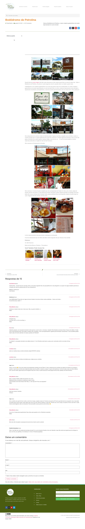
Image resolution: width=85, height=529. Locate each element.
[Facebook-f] (6, 507)
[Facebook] (70, 28)
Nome (7, 459)
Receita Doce (35, 6)
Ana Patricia (12, 283)
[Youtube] (76, 28)
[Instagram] (73, 28)
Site (6, 470)
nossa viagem (36, 82)
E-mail (7, 465)
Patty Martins (12, 306)
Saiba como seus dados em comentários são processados (43, 482)
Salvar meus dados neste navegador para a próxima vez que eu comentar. (25, 475)
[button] (21, 35)
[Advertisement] (14, 63)
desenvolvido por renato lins (73, 517)
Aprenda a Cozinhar (23, 6)
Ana (10, 327)
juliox (10, 419)
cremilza (11, 348)
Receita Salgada (46, 6)
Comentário (8, 443)
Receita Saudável (57, 6)
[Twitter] (79, 28)
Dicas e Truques (69, 6)
